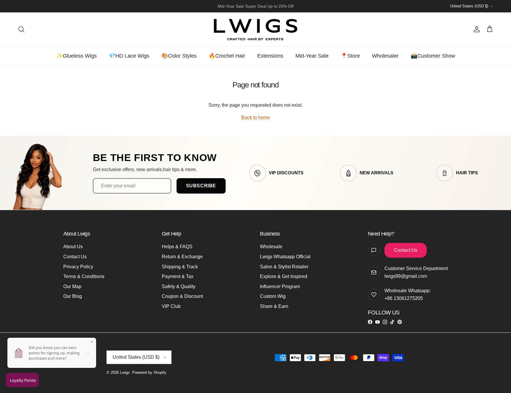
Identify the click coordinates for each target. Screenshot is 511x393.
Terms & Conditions (83, 276)
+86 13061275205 (403, 298)
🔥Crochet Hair (227, 56)
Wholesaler (385, 56)
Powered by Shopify (149, 372)
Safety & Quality (178, 286)
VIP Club (171, 306)
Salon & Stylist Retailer (284, 266)
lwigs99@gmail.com (405, 276)
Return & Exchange (182, 256)
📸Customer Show (433, 56)
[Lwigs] (255, 29)
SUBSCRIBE (201, 185)
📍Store (350, 56)
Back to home (255, 117)
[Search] (21, 29)
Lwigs (125, 372)
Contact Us (75, 256)
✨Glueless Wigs (76, 56)
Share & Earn (274, 306)
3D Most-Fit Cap (239, 7)
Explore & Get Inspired (283, 276)
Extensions (270, 56)
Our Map (72, 286)
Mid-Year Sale (312, 56)
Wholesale (271, 246)
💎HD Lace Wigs (129, 56)
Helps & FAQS (177, 246)
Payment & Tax (177, 276)
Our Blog (72, 296)
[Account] (475, 29)
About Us (73, 246)
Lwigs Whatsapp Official (285, 256)
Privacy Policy (78, 266)
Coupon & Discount (182, 296)
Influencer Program (280, 286)
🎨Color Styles (179, 56)
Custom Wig (273, 296)
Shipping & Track (180, 266)
